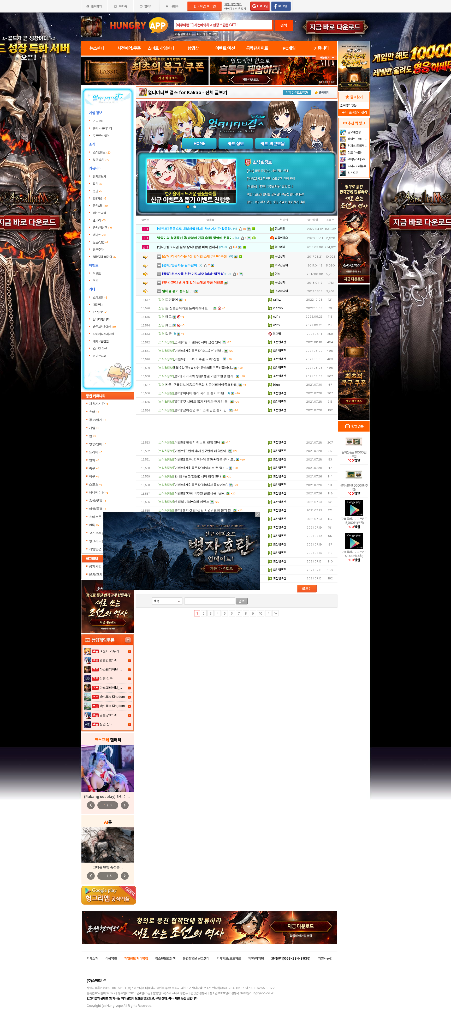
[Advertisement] (237, 426)
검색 (284, 25)
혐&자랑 (99, 198)
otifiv (276, 316)
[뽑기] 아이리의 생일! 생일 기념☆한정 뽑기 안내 (276, 202)
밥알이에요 (281, 238)
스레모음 (100, 297)
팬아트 (99, 235)
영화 (94, 460)
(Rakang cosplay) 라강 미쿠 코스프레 (113, 797)
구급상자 (279, 256)
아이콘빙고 (99, 356)
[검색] (242, 601)
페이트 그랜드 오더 (358, 139)
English (100, 312)
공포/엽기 (97, 420)
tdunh (277, 384)
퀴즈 (95, 281)
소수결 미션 (100, 348)
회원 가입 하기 (233, 4)
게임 (94, 428)
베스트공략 (100, 213)
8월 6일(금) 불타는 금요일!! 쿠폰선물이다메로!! (275, 194)
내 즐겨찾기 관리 (354, 112)
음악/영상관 (102, 227)
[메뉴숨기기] (326, 58)
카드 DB (98, 121)
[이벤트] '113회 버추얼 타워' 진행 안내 (270, 186)
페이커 (201, 34)
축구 (94, 468)
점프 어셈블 (354, 152)
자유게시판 (99, 403)
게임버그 (98, 305)
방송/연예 (97, 444)
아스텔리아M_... (110, 669)
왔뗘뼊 (276, 334)
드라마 (95, 452)
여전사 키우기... (110, 651)
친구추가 (98, 249)
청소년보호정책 (165, 958)
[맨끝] (275, 613)
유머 (94, 412)
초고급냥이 (281, 265)
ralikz (276, 299)
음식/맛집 (97, 500)
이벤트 (97, 273)
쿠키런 (213, 34)
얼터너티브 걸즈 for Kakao (174, 92)
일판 (97, 191)
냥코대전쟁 (354, 132)
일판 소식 (101, 160)
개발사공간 (325, 958)
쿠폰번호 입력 (101, 136)
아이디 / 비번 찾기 (235, 8)
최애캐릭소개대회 (103, 334)
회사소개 (92, 958)
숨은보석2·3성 (104, 327)
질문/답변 (100, 242)
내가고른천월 (101, 341)
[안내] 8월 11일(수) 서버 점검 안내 (267, 171)
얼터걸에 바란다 (104, 257)
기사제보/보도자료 (229, 958)
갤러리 (99, 220)
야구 (94, 476)
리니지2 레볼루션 (358, 166)
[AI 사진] (107, 845)
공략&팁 (100, 206)
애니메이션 (99, 492)
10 (260, 613)
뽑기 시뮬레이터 (103, 128)
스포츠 (95, 484)
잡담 (97, 184)
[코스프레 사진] (107, 768)
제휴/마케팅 (256, 958)
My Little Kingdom (112, 697)
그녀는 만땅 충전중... (108, 867)
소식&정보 (101, 152)
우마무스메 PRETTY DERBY (358, 159)
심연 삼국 (106, 678)
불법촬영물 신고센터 (196, 958)
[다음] (268, 613)
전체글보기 (99, 176)
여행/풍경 (97, 509)
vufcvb (277, 308)
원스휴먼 (352, 173)
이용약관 (111, 958)
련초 (277, 274)
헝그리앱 (279, 229)
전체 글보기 (216, 92)
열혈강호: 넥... (109, 660)
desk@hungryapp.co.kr (256, 993)
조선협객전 (279, 342)
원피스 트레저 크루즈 (358, 146)
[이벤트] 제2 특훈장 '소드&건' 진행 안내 (271, 178)
